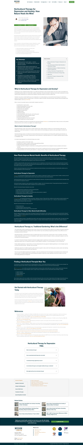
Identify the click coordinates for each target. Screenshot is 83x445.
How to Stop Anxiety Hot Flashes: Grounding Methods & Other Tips (56, 409)
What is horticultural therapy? (32, 350)
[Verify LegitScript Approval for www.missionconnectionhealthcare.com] (60, 428)
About (65, 2)
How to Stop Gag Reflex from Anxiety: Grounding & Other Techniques (29, 404)
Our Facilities (54, 2)
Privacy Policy (16, 443)
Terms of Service (21, 443)
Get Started (72, 2)
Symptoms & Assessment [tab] (19, 383)
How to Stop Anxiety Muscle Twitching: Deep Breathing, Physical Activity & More (28, 409)
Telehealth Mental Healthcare (40, 432)
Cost (49, 2)
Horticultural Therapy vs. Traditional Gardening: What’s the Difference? (56, 68)
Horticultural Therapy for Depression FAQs (55, 76)
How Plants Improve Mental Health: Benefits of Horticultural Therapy (56, 65)
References (50, 74)
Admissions (37, 433)
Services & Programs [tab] (18, 380)
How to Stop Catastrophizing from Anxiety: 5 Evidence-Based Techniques (56, 404)
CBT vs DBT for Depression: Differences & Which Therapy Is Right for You (57, 413)
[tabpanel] (48, 383)
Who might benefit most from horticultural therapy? (35, 371)
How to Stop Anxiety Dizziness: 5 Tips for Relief (29, 414)
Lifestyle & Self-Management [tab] (20, 386)
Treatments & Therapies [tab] (19, 392)
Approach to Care (38, 429)
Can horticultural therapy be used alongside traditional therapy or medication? (40, 366)
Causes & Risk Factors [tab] (19, 389)
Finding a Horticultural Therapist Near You (55, 71)
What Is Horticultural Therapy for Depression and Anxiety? (57, 62)
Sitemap (26, 443)
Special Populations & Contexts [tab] (20, 394)
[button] (66, 58)
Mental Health (36, 2)
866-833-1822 (20, 438)
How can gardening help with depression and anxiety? (36, 355)
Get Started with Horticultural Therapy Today (56, 72)
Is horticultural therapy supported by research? (34, 360)
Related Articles (51, 78)
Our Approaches (44, 2)
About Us (36, 435)
